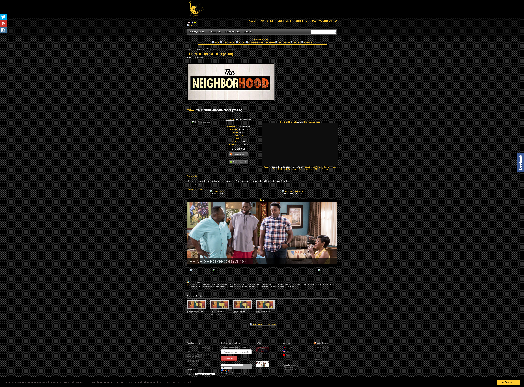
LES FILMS (284, 20)
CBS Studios (266, 284)
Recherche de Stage (293, 367)
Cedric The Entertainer (280, 284)
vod (292, 286)
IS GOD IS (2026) (194, 351)
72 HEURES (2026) (321, 348)
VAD (289, 286)
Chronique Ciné (196, 32)
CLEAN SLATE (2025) (263, 311)
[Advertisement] (271, 9)
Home (189, 50)
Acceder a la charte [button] (182, 382)
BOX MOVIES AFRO (324, 20)
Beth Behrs (238, 284)
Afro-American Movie (211, 284)
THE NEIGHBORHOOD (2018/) (210, 54)
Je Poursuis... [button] (508, 382)
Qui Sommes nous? (323, 361)
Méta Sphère (322, 343)
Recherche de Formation (295, 369)
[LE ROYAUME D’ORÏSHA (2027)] (262, 352)
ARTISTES (266, 20)
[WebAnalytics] (288, 361)
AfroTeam (200, 57)
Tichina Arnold (274, 286)
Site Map (319, 363)
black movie (247, 284)
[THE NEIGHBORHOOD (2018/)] (196, 304)
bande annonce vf (226, 284)
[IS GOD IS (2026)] (262, 366)
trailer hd (283, 286)
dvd (305, 284)
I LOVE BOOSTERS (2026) (198, 365)
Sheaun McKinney (240, 286)
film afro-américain (315, 284)
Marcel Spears (215, 286)
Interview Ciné (232, 32)
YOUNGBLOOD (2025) (196, 361)
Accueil (252, 20)
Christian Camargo (296, 284)
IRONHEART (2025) (239, 311)
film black (325, 284)
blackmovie (256, 284)
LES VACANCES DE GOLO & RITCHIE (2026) (199, 356)
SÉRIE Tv (301, 20)
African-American (196, 284)
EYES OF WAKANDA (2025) (196, 311)
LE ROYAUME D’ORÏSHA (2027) (200, 348)
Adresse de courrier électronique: (235, 348)
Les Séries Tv (201, 50)
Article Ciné (215, 32)
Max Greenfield (227, 286)
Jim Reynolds (204, 286)
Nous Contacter (322, 359)
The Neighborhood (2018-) (258, 286)
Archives (190, 374)
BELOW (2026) (320, 351)
